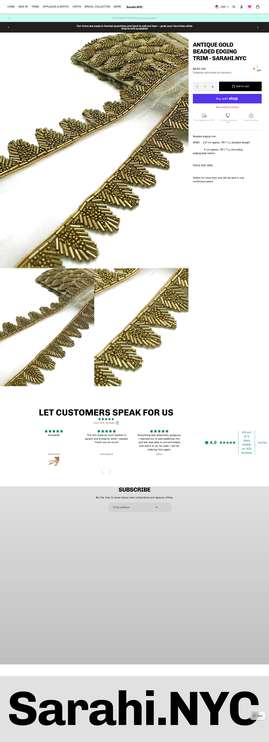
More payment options (227, 107)
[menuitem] (11, 7)
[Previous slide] (9, 18)
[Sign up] (156, 507)
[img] (106, 419)
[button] (103, 471)
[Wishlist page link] (249, 7)
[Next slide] (258, 18)
